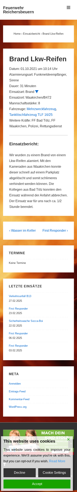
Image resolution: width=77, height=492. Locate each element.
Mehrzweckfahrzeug (41, 109)
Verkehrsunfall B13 (20, 296)
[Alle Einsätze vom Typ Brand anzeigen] (36, 91)
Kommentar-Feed (19, 399)
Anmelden (15, 383)
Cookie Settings (54, 472)
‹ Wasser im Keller (22, 230)
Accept (37, 484)
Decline (19, 472)
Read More (57, 461)
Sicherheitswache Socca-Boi (26, 320)
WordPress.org (17, 406)
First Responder (18, 308)
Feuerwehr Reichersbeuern (18, 10)
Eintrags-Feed (17, 391)
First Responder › (55, 230)
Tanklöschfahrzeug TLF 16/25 (31, 114)
